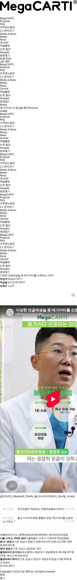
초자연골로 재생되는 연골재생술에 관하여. (40, 509)
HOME (3, 111)
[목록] (73, 295)
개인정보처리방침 (58, 534)
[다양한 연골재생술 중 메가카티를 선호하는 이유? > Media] (38, 12)
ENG (8, 58)
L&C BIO (5, 61)
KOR (3, 58)
